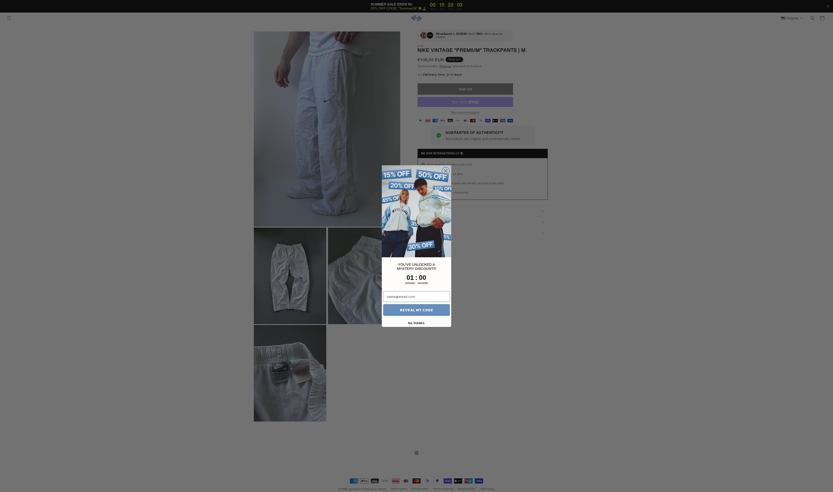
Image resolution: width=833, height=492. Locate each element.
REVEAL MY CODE (416, 310)
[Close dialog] (445, 171)
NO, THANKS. (416, 323)
